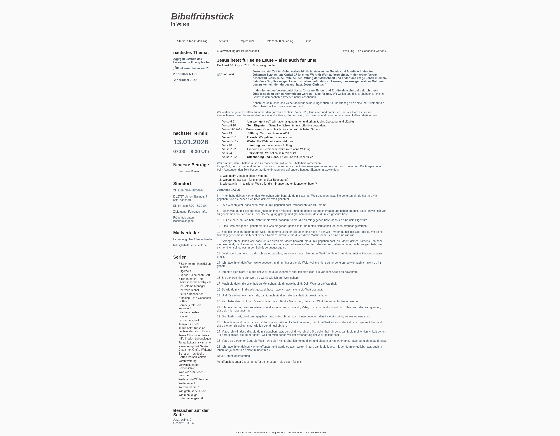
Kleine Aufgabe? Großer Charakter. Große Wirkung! (195, 348)
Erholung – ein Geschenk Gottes (363, 51)
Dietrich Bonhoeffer (190, 294)
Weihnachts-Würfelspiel (193, 379)
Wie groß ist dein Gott (192, 391)
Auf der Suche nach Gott (194, 275)
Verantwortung (187, 360)
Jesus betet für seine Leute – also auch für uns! (195, 329)
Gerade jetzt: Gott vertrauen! (189, 306)
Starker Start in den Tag (192, 41)
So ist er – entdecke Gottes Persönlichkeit (192, 355)
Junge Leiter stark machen (195, 342)
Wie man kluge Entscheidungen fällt (191, 396)
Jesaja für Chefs (188, 324)
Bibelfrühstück (202, 16)
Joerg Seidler (267, 65)
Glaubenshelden (188, 312)
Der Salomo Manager (191, 286)
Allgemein (184, 271)
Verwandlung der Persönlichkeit (188, 366)
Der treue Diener (188, 171)
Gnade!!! (183, 316)
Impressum (247, 41)
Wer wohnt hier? (188, 387)
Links (308, 41)
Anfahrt (223, 41)
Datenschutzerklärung (279, 41)
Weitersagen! (186, 383)
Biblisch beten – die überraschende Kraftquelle (195, 280)
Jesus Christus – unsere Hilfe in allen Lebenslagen (194, 337)
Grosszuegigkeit (188, 320)
